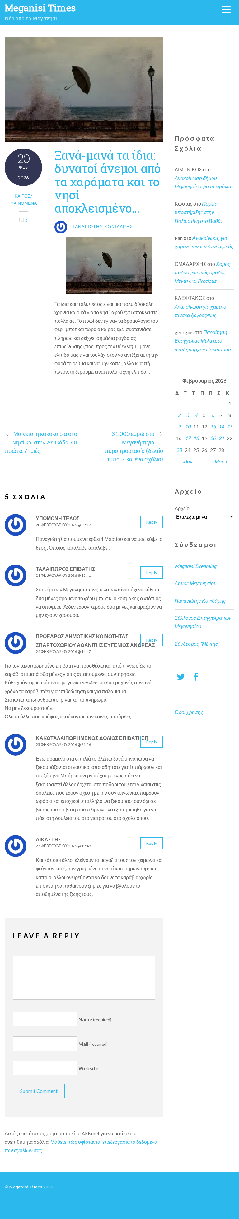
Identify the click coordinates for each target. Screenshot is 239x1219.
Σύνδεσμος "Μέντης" (197, 644)
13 (213, 426)
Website (88, 1068)
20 (213, 438)
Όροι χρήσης (189, 712)
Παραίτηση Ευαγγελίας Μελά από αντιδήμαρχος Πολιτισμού (203, 340)
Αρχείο (182, 508)
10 (187, 426)
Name (94, 1019)
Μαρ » (221, 461)
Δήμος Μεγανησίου (196, 583)
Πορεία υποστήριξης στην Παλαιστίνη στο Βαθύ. (198, 212)
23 (179, 450)
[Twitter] (181, 676)
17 (187, 438)
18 (196, 438)
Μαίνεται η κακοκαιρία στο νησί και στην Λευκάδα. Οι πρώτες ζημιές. (41, 442)
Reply (151, 522)
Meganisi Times (25, 1187)
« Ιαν (187, 461)
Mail (93, 1044)
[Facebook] (196, 676)
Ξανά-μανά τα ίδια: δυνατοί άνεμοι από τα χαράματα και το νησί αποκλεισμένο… (107, 181)
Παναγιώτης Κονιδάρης (200, 601)
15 (229, 426)
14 (221, 426)
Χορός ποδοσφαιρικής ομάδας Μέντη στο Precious (202, 272)
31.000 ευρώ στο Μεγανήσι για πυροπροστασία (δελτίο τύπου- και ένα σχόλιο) (134, 446)
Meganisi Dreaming (195, 566)
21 (221, 438)
